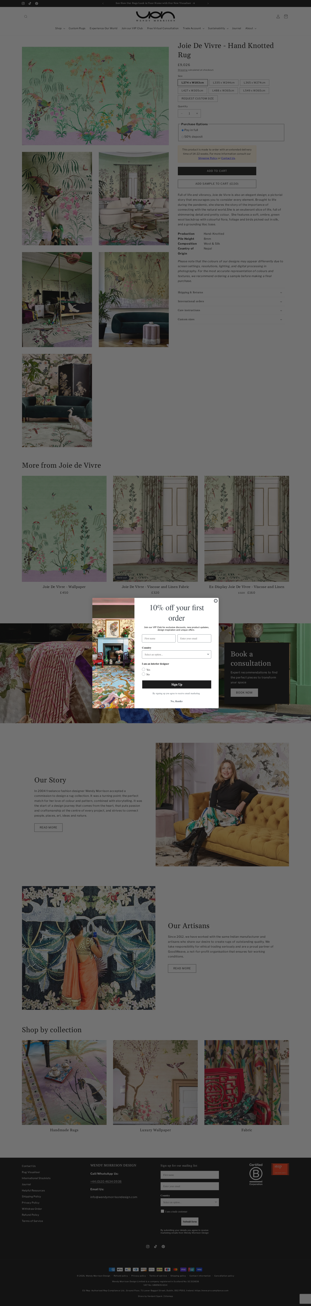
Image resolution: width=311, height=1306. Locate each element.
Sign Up (176, 684)
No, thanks (177, 701)
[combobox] (176, 654)
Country (146, 647)
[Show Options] (208, 654)
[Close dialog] (215, 600)
